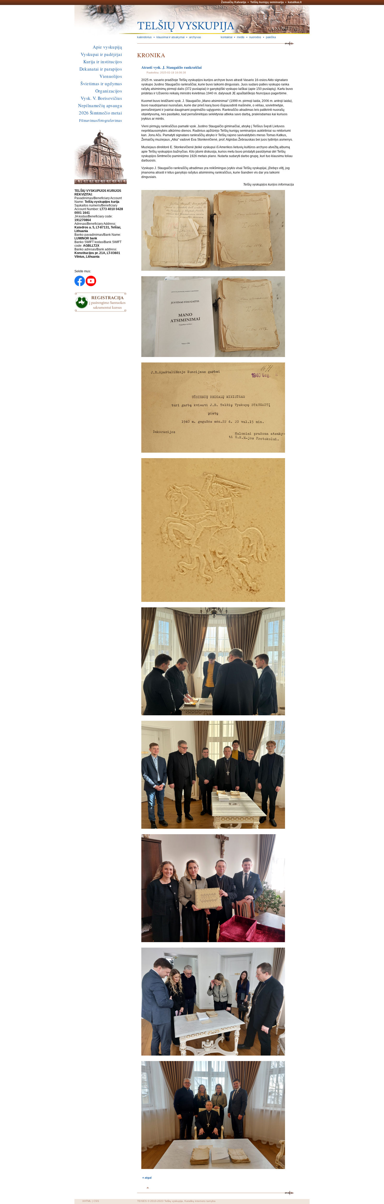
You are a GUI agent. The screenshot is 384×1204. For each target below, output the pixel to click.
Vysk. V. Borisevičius (101, 98)
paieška (271, 37)
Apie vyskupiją (107, 47)
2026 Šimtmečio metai (100, 113)
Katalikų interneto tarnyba (200, 1201)
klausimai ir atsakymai (170, 37)
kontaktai (226, 37)
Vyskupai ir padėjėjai (101, 54)
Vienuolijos (111, 76)
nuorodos (255, 37)
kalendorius (144, 37)
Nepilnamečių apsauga (100, 105)
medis (241, 37)
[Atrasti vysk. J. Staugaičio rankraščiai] (213, 270)
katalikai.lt (295, 2)
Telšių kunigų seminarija (267, 2)
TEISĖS (142, 1201)
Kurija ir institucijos (102, 62)
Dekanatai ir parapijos (100, 69)
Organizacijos (108, 91)
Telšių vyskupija (173, 1201)
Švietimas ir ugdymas (101, 83)
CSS (96, 1201)
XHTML (86, 1201)
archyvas (195, 37)
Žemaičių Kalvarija (233, 2)
